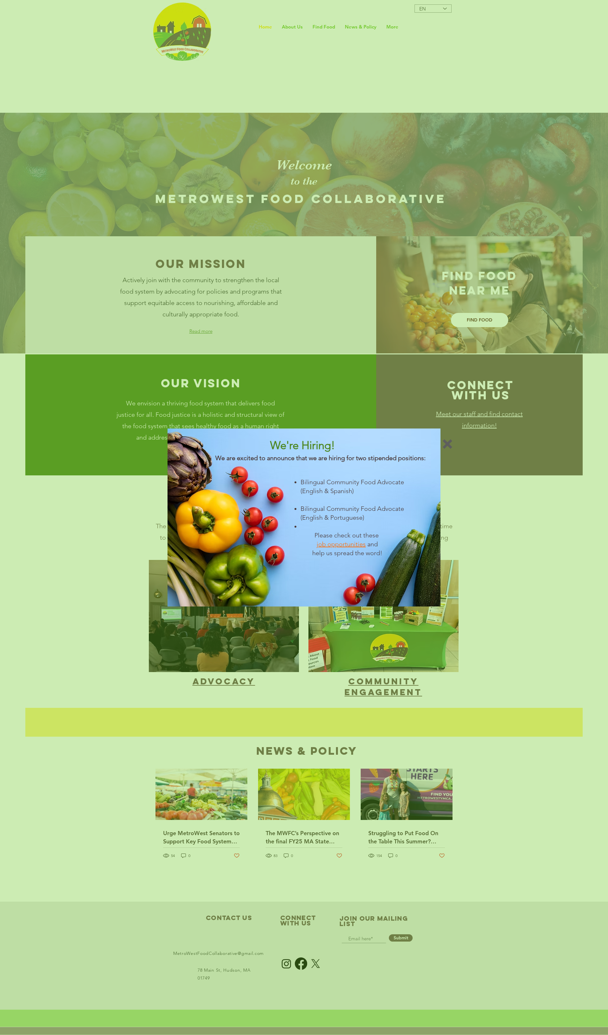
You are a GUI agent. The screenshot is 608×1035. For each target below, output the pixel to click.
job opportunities (341, 544)
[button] (447, 444)
